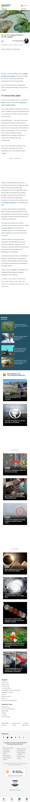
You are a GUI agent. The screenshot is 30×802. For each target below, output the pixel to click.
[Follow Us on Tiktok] (16, 738)
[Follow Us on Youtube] (12, 738)
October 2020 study (9, 203)
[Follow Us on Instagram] (8, 738)
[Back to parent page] (4, 7)
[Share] (2, 41)
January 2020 (7, 228)
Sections (23, 8)
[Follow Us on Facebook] (4, 738)
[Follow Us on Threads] (20, 738)
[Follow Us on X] (24, 738)
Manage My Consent (7, 692)
